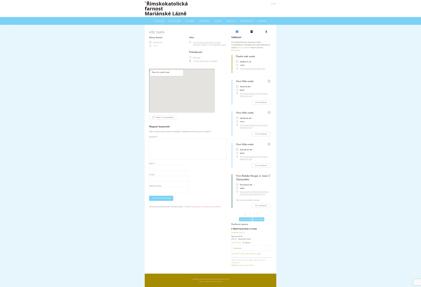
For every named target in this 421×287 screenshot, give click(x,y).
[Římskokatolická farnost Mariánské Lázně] (167, 13)
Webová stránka (155, 186)
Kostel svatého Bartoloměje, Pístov (252, 69)
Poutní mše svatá (245, 56)
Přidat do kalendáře (164, 117)
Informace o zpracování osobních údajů (246, 253)
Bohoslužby (175, 21)
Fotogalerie (246, 21)
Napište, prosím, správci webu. (242, 265)
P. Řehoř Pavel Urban (201, 61)
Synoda (218, 21)
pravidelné (213, 61)
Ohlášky (190, 21)
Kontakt (262, 21)
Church (201, 281)
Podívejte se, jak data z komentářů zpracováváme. (202, 206)
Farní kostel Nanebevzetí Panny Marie (207, 42)
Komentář (153, 137)
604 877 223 (236, 243)
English (273, 4)
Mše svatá (196, 57)
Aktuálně (159, 21)
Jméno (152, 163)
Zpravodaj (204, 21)
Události (231, 21)
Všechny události (243, 47)
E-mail (152, 174)
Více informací (261, 102)
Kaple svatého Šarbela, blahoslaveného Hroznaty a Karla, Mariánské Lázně (254, 193)
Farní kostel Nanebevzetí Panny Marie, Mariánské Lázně (254, 94)
